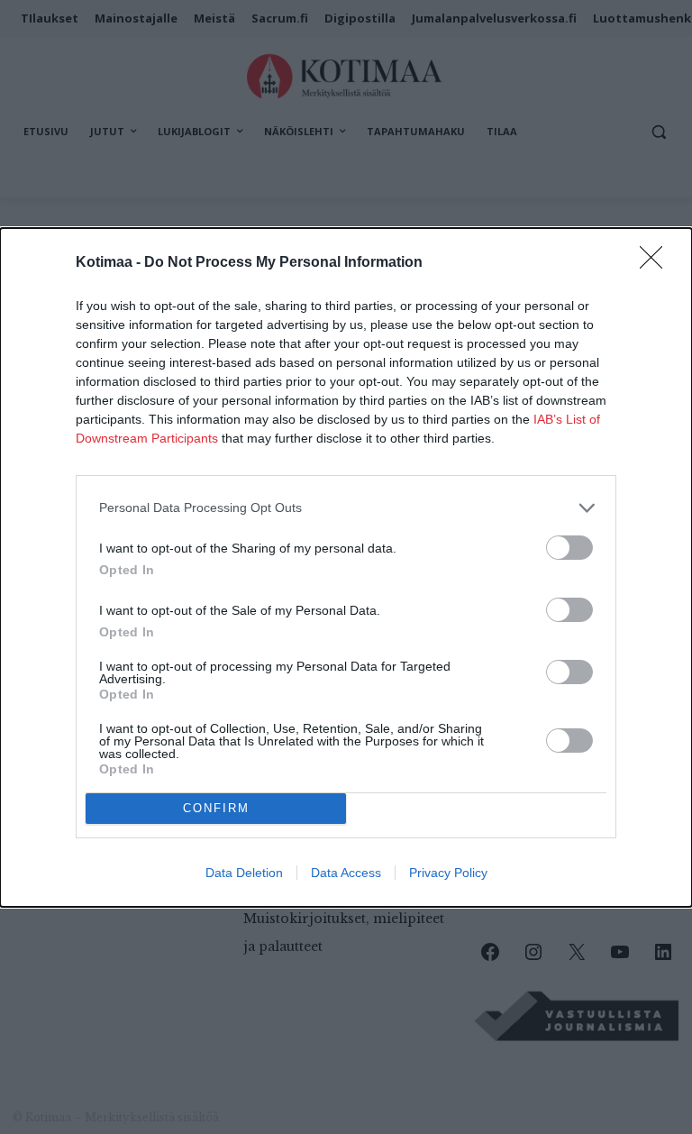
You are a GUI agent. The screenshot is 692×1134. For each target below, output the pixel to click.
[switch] (569, 547)
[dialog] (346, 567)
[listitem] (346, 507)
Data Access (346, 872)
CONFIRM (216, 808)
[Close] (657, 263)
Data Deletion (244, 872)
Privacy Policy (448, 872)
